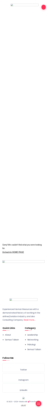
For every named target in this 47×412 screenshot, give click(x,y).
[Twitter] (23, 367)
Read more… (29, 319)
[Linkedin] (23, 388)
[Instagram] (23, 377)
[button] (23, 216)
